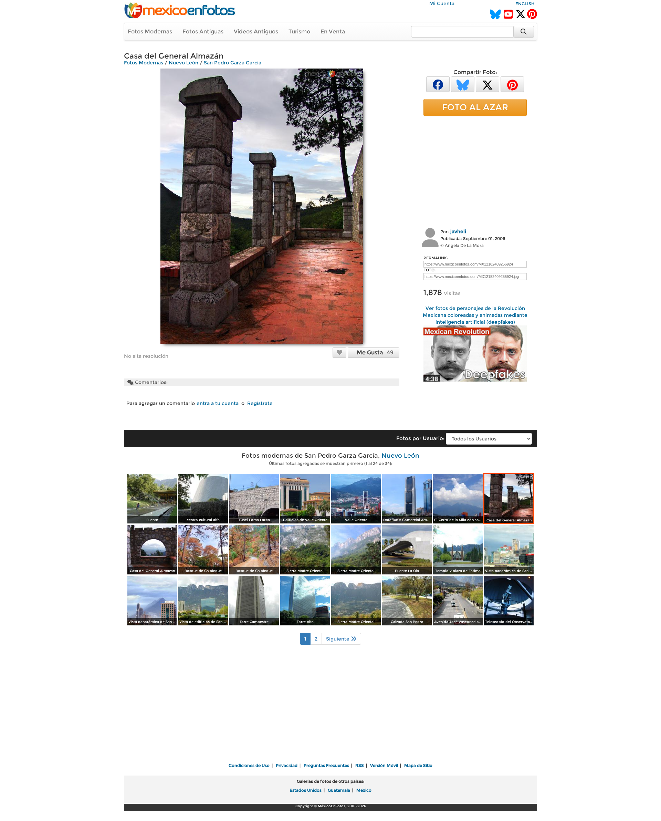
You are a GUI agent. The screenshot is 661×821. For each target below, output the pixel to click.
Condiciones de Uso (249, 765)
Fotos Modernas (150, 31)
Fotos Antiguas (202, 31)
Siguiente (338, 639)
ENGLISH (524, 3)
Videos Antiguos (256, 31)
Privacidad (286, 765)
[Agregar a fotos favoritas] (339, 352)
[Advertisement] (475, 171)
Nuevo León (183, 63)
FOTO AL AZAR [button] (475, 107)
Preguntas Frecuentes (326, 765)
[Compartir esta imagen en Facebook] (438, 84)
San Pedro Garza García (232, 63)
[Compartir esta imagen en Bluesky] (462, 84)
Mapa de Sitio (418, 765)
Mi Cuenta (441, 3)
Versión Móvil (384, 765)
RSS (359, 765)
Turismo (299, 31)
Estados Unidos (306, 790)
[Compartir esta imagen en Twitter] (487, 84)
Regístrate (260, 403)
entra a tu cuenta (218, 403)
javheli (458, 231)
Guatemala (339, 790)
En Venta (333, 31)
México (363, 790)
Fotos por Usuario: (420, 438)
